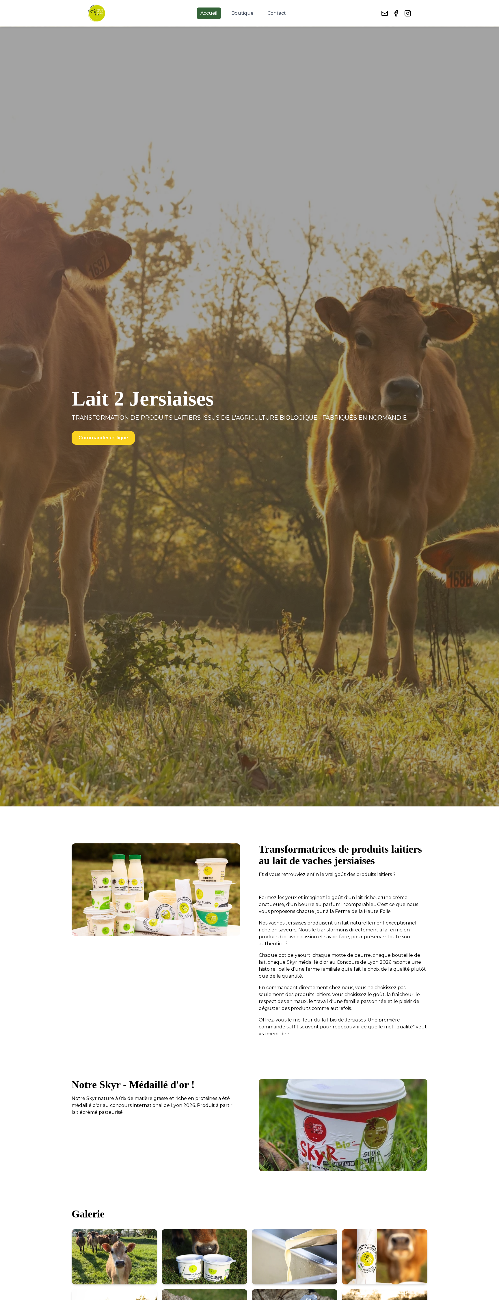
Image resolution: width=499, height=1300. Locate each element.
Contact (276, 13)
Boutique (242, 13)
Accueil (208, 13)
